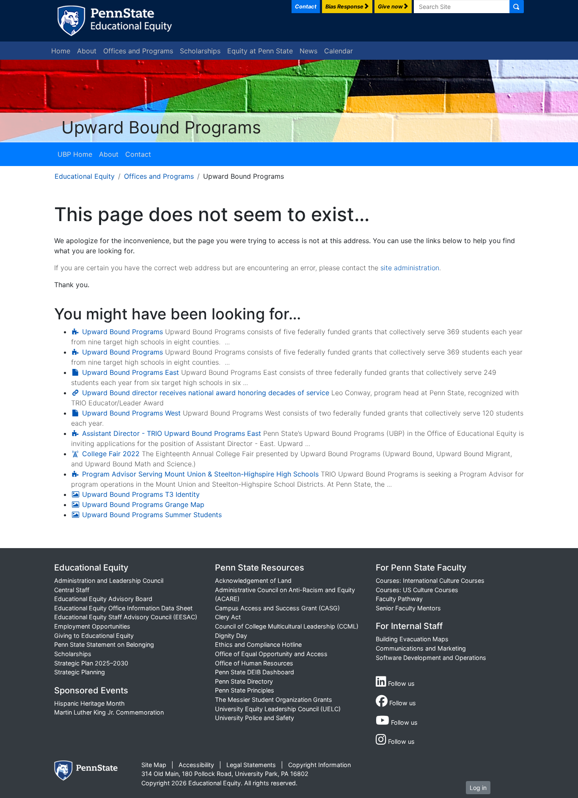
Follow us (400, 683)
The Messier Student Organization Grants (273, 699)
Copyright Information (319, 764)
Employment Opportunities (92, 626)
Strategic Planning (79, 672)
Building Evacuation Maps (412, 639)
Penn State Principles (244, 690)
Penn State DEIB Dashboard (254, 672)
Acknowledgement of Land (253, 580)
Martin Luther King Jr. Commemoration (109, 712)
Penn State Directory (244, 681)
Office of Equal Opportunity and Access (271, 653)
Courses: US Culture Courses (417, 589)
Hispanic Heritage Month (89, 703)
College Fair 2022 (111, 453)
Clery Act (228, 617)
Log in (478, 787)
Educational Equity (85, 176)
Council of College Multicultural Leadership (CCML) (286, 626)
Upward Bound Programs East (130, 372)
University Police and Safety (254, 717)
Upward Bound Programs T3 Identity (141, 494)
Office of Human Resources (254, 663)
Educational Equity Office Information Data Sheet (123, 608)
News (308, 51)
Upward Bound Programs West (131, 413)
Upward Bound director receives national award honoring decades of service (205, 392)
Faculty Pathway (399, 598)
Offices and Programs (138, 51)
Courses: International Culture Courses (430, 580)
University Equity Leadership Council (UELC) (278, 708)
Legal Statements (251, 764)
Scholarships (200, 51)
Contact (138, 154)
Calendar (338, 51)
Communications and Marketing (421, 648)
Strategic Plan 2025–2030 (91, 663)
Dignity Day (231, 635)
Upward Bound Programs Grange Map (143, 504)
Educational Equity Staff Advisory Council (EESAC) (125, 617)
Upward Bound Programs (122, 331)
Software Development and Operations (431, 657)
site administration (409, 267)
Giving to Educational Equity (94, 635)
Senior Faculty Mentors (408, 608)
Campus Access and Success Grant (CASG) (277, 608)
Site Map (153, 764)
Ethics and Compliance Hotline (258, 644)
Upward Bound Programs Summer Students (152, 514)
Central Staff (71, 589)
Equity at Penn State (260, 51)
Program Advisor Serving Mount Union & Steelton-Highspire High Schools (200, 474)
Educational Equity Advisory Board (103, 598)
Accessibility (196, 764)
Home (60, 51)
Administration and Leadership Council (108, 580)
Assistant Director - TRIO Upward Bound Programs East (171, 433)
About (86, 51)
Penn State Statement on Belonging (104, 644)
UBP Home (75, 154)
